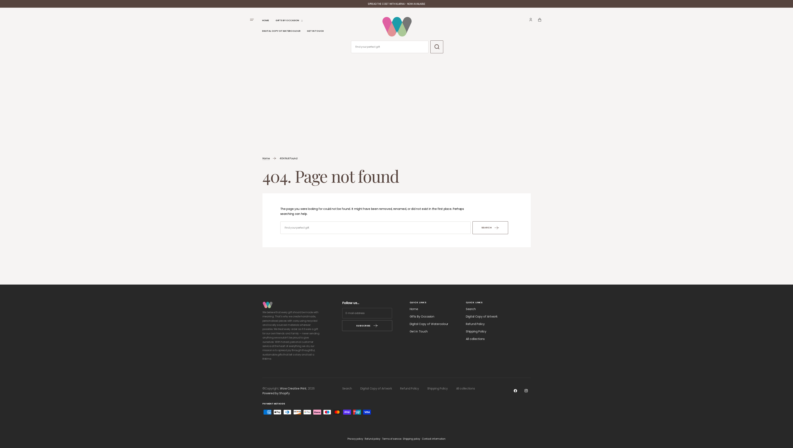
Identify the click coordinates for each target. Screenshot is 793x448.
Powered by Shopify (276, 393)
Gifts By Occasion (422, 316)
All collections (475, 339)
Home (266, 158)
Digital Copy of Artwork (482, 316)
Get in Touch (419, 331)
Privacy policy (355, 439)
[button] (530, 19)
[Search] (437, 47)
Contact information (434, 439)
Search (471, 309)
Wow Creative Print (293, 388)
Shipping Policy (476, 331)
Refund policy (372, 439)
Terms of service (391, 439)
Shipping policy (411, 439)
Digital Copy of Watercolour (429, 324)
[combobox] (390, 47)
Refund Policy (475, 324)
